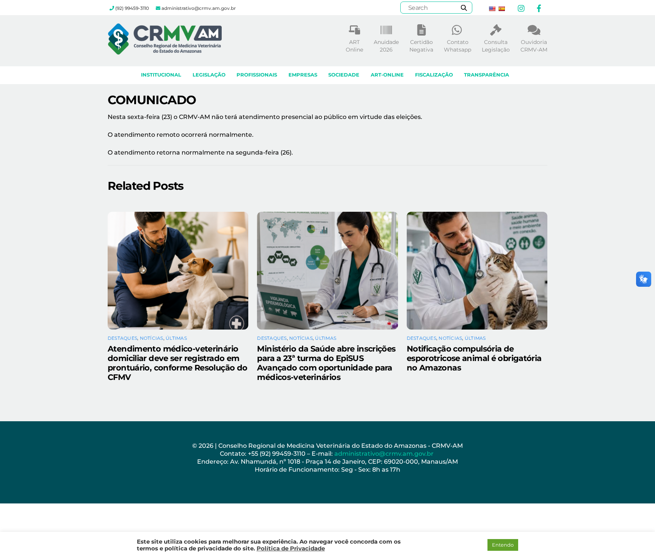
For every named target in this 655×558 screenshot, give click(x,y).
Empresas (302, 75)
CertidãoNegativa (421, 46)
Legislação (209, 75)
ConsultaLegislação (496, 46)
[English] (492, 9)
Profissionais (257, 75)
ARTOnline (354, 46)
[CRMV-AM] (165, 51)
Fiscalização (434, 75)
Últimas (176, 338)
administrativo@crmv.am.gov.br (384, 453)
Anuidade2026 (386, 46)
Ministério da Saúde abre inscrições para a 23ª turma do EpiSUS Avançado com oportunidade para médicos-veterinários (326, 363)
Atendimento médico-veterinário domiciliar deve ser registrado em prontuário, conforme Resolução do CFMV (177, 363)
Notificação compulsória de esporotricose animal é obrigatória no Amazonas (474, 358)
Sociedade (343, 75)
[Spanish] (501, 9)
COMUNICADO (152, 99)
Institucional (161, 75)
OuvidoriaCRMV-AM (533, 46)
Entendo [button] (503, 545)
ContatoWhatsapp (457, 46)
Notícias (151, 338)
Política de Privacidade (291, 548)
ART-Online (387, 75)
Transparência (486, 75)
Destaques (122, 338)
